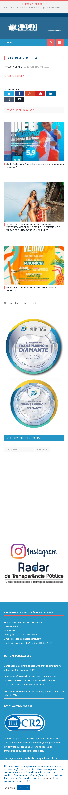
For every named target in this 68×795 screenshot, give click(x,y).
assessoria (27, 742)
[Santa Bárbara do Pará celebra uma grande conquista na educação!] (34, 141)
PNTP (18, 758)
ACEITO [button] (24, 787)
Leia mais (45, 777)
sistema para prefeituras (44, 738)
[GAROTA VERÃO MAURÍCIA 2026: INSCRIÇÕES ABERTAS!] (34, 265)
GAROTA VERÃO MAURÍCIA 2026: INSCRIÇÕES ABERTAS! (31, 691)
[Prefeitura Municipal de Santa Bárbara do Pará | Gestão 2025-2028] (34, 26)
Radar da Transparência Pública (41, 758)
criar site (24, 738)
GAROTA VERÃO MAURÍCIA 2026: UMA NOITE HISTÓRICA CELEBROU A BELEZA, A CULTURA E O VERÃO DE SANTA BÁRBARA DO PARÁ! (35, 7)
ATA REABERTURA (14, 75)
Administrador (15, 67)
